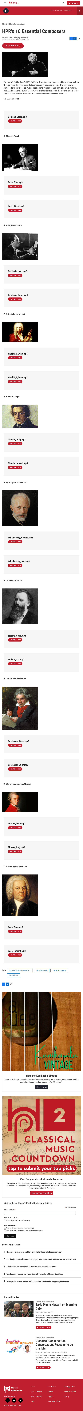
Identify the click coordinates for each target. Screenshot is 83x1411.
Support (50, 1396)
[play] (6, 11)
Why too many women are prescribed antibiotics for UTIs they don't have (34, 1274)
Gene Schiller (39, 1312)
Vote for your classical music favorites (41, 1179)
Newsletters (52, 1387)
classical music (42, 970)
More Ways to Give (54, 1401)
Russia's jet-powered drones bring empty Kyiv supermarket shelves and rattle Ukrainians (41, 1259)
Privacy (66, 1396)
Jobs (32, 1401)
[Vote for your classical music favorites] (41, 1135)
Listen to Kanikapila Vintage (41, 1075)
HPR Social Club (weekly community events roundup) (24, 1230)
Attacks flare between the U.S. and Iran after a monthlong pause (31, 1267)
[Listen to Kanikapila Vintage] (41, 1031)
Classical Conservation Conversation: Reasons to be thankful (54, 1344)
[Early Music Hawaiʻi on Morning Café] (19, 1309)
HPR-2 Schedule (36, 1396)
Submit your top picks (41, 1193)
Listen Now (41, 1087)
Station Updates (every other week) (18, 1220)
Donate (74, 3)
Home (33, 1387)
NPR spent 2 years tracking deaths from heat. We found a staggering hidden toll (37, 1281)
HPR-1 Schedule (36, 1392)
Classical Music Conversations (13, 24)
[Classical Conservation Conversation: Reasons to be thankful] (19, 1345)
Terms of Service (70, 1392)
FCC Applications (70, 1387)
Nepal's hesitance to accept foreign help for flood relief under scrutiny (34, 1252)
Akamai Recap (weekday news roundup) (20, 1228)
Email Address (9, 1210)
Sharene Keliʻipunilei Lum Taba (45, 1352)
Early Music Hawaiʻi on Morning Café (56, 1306)
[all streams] (80, 10)
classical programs (59, 970)
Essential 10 (13, 975)
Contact (50, 1392)
